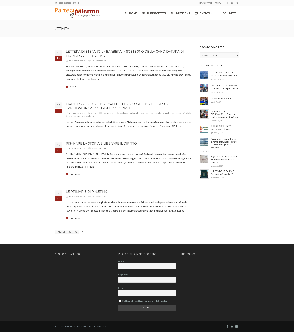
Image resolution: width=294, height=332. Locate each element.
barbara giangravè (137, 113)
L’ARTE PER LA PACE (221, 98)
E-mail (121, 287)
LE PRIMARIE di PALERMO (86, 191)
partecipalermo (88, 116)
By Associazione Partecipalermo (82, 113)
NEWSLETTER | (205, 3)
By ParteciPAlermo (77, 60)
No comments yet (99, 60)
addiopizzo (124, 113)
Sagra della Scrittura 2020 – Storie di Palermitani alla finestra (224, 159)
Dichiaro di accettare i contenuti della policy (144, 301)
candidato (149, 113)
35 (70, 231)
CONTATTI (229, 13)
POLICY (218, 3)
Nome (121, 261)
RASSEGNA (182, 13)
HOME (133, 13)
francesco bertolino (179, 113)
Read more (74, 87)
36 (76, 231)
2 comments (108, 113)
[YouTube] (232, 3)
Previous (61, 231)
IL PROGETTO (156, 13)
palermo (77, 116)
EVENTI (204, 13)
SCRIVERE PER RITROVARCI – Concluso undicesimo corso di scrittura (224, 114)
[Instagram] (236, 3)
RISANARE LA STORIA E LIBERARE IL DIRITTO (101, 143)
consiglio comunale (162, 113)
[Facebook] (228, 3)
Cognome (123, 274)
